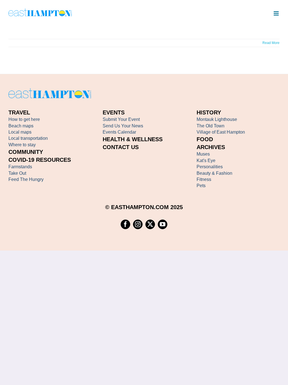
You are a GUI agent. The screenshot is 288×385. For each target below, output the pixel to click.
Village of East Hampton (221, 132)
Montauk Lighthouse (217, 119)
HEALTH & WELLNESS (133, 139)
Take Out (17, 173)
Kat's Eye (206, 160)
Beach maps (20, 125)
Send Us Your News (123, 125)
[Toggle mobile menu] (277, 13)
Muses (203, 154)
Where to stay (22, 144)
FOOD (205, 139)
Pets (201, 185)
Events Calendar (119, 132)
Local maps (20, 132)
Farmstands (20, 166)
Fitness (204, 179)
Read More (271, 43)
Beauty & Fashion (214, 173)
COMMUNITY (25, 152)
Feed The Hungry (26, 179)
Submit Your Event (121, 119)
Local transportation (28, 138)
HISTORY (209, 112)
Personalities (210, 166)
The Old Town (210, 125)
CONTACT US (121, 147)
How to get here (24, 119)
